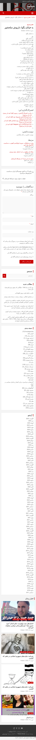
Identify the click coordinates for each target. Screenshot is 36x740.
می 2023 (30, 471)
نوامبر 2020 (30, 528)
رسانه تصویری (29, 360)
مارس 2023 (30, 476)
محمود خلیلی (29, 390)
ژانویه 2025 (30, 429)
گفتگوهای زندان (29, 388)
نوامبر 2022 (30, 484)
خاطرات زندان (29, 353)
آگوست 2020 (29, 531)
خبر (32, 356)
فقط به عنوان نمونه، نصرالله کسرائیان (14, 178)
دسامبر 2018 (29, 566)
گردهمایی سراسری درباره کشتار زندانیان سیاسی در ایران (19, 383)
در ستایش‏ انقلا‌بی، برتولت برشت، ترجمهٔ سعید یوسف (18, 297)
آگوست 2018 (29, 575)
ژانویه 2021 (30, 524)
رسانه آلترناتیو (29, 358)
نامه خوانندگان (29, 397)
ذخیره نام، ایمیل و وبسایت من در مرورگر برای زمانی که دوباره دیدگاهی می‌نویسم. (18, 242)
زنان (32, 362)
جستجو (4, 276)
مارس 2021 (30, 520)
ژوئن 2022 (30, 493)
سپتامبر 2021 (29, 513)
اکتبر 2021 (30, 511)
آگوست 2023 (29, 465)
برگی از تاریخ (29, 347)
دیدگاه (31, 195)
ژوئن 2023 (30, 469)
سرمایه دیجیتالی (28, 367)
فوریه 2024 (30, 451)
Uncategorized (29, 331)
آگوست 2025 (29, 418)
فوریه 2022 (30, 502)
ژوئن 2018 (30, 579)
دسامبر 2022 (29, 482)
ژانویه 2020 (30, 544)
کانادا (32, 380)
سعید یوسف (30, 369)
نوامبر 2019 (30, 548)
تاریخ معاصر (30, 351)
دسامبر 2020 (29, 526)
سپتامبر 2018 (29, 572)
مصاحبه (31, 392)
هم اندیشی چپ (29, 403)
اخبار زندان (30, 336)
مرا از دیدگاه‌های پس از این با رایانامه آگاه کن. (19, 253)
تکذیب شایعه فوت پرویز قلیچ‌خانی (24, 293)
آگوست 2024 (29, 438)
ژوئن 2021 (30, 517)
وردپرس (4, 734)
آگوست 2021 (29, 515)
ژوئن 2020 (30, 535)
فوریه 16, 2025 (29, 691)
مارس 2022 (30, 500)
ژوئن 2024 (30, 443)
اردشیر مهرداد (29, 338)
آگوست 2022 (29, 489)
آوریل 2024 (30, 447)
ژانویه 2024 (30, 454)
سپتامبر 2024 (29, 436)
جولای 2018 (30, 577)
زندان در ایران (29, 364)
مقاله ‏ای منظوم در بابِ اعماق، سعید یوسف (21, 152)
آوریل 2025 (30, 423)
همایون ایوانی (29, 405)
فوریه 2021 (30, 522)
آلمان (31, 334)
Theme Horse (21, 734)
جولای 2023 (30, 467)
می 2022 (30, 495)
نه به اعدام (29, 717)
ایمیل (31, 224)
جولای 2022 (30, 491)
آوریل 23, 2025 (29, 630)
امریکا (31, 342)
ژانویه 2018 (30, 590)
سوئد (31, 371)
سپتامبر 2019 (29, 550)
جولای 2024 (30, 440)
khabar (23, 30)
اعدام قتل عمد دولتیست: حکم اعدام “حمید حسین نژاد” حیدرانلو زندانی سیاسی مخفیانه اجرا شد (19, 626)
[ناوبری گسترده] (32, 13)
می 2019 (30, 557)
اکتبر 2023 (30, 460)
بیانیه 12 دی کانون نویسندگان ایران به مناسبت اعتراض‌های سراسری (19, 172)
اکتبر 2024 (30, 434)
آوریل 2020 (30, 539)
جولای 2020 (30, 533)
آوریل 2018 (30, 583)
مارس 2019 (30, 561)
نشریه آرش (30, 399)
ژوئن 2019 (30, 555)
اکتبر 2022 (30, 487)
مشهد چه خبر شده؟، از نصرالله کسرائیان (22, 159)
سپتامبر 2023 (29, 462)
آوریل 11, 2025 (29, 660)
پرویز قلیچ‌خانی (29, 349)
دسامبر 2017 (29, 592)
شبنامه (31, 6)
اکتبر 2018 (30, 570)
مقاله (31, 394)
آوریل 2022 (30, 498)
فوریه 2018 (30, 588)
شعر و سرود (30, 24)
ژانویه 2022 (30, 504)
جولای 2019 (30, 553)
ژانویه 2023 (30, 480)
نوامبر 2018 (30, 568)
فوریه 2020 (30, 542)
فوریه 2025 (30, 427)
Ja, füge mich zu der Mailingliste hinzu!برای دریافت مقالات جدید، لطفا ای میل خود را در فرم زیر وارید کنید (18, 248)
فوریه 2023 (30, 478)
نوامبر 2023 (30, 458)
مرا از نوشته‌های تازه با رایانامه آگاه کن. (21, 257)
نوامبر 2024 (30, 432)
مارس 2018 (30, 586)
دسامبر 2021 (29, 506)
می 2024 (30, 445)
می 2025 (30, 421)
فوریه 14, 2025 (29, 719)
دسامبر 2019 (29, 546)
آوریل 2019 (30, 559)
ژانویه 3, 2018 (29, 30)
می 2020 (30, 537)
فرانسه (31, 378)
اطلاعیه (31, 340)
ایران (32, 345)
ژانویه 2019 (30, 564)
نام (32, 216)
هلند (32, 401)
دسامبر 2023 (29, 456)
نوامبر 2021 (30, 509)
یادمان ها (30, 408)
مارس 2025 (30, 425)
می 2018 (30, 581)
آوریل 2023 (30, 473)
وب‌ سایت (30, 231)
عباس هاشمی (29, 375)
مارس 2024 (30, 449)
